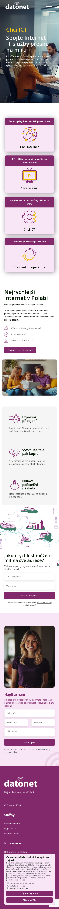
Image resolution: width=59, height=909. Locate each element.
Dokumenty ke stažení (15, 851)
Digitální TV (10, 828)
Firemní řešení (11, 833)
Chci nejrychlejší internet (20, 350)
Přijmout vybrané (29, 893)
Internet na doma (13, 823)
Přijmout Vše (29, 900)
